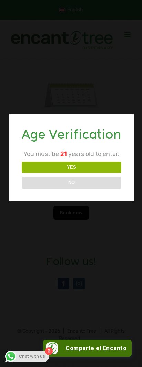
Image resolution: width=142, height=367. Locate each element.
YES (71, 167)
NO (71, 182)
